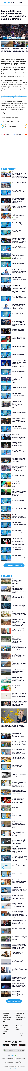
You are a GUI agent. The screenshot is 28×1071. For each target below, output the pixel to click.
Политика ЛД (12, 1061)
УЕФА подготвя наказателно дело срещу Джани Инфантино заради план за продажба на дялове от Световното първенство (19, 289)
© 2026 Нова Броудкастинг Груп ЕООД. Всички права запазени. (14, 1066)
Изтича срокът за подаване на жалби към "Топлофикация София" (18, 905)
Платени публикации (18, 1062)
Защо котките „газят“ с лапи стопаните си (18, 953)
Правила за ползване (20, 1061)
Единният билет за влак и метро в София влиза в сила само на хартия (19, 597)
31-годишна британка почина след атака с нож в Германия (19, 969)
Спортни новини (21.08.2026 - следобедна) (19, 523)
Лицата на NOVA (20, 1017)
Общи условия (22, 1059)
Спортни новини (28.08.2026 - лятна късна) (19, 231)
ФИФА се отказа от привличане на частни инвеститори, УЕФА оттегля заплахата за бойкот (18, 322)
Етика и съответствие (9, 1062)
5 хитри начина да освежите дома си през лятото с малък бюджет (19, 613)
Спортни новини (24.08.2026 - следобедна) (19, 427)
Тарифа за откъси (5, 1059)
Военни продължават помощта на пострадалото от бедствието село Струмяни (18, 639)
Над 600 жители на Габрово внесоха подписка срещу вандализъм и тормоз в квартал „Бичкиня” (19, 849)
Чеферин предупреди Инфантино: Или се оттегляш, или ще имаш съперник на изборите (18, 436)
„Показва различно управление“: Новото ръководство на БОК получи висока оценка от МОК (19, 404)
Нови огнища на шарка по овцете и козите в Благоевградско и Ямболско (19, 581)
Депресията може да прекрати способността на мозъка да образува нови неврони (19, 978)
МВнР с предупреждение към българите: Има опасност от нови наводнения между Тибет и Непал (19, 589)
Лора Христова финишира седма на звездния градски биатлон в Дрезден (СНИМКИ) (19, 468)
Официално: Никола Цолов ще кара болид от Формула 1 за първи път (19, 420)
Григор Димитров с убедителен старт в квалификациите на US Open (18, 380)
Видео (4, 1021)
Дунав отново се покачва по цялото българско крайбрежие (19, 671)
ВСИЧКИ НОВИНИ (14, 1001)
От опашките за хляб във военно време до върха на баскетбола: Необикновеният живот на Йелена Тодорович (19, 363)
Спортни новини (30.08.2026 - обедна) (18, 191)
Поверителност (6, 1061)
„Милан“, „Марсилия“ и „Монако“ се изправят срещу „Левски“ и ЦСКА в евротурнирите (19, 256)
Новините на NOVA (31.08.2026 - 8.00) (17, 814)
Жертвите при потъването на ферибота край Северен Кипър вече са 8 (19, 890)
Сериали (5, 1031)
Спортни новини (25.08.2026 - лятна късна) (19, 370)
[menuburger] (2, 2)
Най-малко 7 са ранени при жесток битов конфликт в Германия (19, 938)
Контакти (17, 1059)
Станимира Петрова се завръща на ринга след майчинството (18, 338)
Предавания (6, 1029)
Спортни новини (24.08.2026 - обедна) (18, 451)
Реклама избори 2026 (10, 1058)
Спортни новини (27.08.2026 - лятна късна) (19, 278)
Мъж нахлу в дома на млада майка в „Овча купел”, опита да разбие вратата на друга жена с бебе (19, 824)
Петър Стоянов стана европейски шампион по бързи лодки (18, 460)
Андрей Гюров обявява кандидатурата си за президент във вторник (18, 630)
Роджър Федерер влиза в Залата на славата (19, 207)
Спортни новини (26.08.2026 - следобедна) (19, 345)
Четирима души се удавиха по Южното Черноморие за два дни (18, 679)
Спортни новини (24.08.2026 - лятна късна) (19, 411)
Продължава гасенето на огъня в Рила (19, 806)
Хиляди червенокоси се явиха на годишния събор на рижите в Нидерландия (19, 881)
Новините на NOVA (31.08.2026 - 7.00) (17, 872)
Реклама (3, 1058)
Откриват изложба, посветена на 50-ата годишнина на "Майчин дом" (18, 897)
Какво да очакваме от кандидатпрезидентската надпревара (19, 792)
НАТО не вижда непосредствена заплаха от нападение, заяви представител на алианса (19, 994)
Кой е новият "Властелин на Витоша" (19, 183)
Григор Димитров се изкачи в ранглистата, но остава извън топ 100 (19, 444)
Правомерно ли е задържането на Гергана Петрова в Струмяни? (19, 735)
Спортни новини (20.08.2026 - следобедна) (19, 556)
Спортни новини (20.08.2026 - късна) (17, 548)
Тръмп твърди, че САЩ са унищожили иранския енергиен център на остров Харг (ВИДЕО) (19, 923)
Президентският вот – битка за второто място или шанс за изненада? (19, 647)
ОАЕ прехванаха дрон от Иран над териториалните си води (19, 695)
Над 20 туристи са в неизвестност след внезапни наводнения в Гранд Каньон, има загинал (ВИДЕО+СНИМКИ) (19, 622)
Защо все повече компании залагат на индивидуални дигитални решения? (19, 605)
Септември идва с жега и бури (19, 929)
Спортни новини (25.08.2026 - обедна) (18, 394)
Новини (13, 2)
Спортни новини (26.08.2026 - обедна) (18, 353)
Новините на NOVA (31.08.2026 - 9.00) (17, 766)
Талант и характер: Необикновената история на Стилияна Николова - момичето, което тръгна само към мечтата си (19, 541)
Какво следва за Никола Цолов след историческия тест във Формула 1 (19, 271)
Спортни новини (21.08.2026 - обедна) (17, 531)
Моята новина (6, 1019)
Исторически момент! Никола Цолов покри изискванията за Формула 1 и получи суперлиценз (19, 306)
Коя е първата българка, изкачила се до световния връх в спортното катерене (19, 200)
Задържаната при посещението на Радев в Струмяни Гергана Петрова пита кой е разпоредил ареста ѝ (19, 783)
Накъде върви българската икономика (18, 686)
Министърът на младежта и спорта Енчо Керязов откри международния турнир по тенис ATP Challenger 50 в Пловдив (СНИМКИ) (19, 175)
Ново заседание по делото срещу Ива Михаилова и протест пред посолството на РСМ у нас (19, 914)
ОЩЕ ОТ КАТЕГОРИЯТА (14, 565)
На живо (19, 2)
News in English (19, 1035)
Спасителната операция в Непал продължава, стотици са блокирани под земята (19, 858)
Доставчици (12, 1059)
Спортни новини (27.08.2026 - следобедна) (19, 297)
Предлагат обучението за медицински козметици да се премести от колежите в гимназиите (19, 751)
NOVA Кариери (20, 1033)
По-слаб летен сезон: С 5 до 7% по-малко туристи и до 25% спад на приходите (19, 743)
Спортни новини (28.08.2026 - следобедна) (19, 246)
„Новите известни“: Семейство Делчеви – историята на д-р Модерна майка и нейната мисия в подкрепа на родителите (13, 727)
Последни (5, 1015)
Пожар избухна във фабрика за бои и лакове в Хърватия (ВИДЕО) (19, 655)
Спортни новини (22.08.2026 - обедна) (18, 499)
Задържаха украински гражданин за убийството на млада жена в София (19, 774)
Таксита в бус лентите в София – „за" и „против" (19, 758)
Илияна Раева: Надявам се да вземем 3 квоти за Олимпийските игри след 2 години (19, 484)
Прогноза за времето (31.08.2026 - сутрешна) (18, 864)
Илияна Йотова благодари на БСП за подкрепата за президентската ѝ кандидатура (19, 703)
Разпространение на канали (20, 1058)
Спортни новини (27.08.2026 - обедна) (17, 312)
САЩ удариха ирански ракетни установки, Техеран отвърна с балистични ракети (18, 800)
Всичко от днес (7, 1017)
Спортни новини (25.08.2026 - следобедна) (19, 386)
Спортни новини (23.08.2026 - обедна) (18, 474)
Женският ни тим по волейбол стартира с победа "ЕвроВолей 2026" (19, 516)
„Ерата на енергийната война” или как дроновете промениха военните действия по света (19, 946)
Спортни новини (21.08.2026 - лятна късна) (19, 507)
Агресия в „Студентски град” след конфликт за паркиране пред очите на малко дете (19, 833)
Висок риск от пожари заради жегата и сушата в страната (19, 663)
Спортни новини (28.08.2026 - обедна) (18, 262)
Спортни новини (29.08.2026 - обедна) (18, 223)
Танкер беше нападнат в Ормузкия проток (19, 960)
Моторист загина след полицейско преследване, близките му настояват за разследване (19, 841)
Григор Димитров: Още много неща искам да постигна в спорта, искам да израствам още (19, 240)
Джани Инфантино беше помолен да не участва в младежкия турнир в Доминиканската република (19, 492)
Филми (4, 1033)
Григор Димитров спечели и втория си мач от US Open (19, 331)
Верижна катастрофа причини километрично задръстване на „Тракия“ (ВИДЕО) (19, 986)
